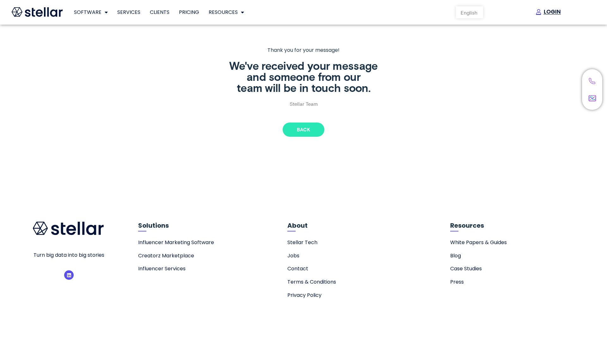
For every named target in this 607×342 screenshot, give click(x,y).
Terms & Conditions (311, 281)
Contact (297, 268)
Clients (159, 12)
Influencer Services (162, 268)
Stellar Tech (302, 242)
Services (128, 12)
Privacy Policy (304, 295)
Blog (455, 255)
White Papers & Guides (478, 242)
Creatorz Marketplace (166, 255)
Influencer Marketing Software (176, 242)
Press (457, 281)
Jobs (293, 255)
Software (87, 12)
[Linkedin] (69, 275)
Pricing (189, 12)
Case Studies (466, 268)
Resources (223, 12)
